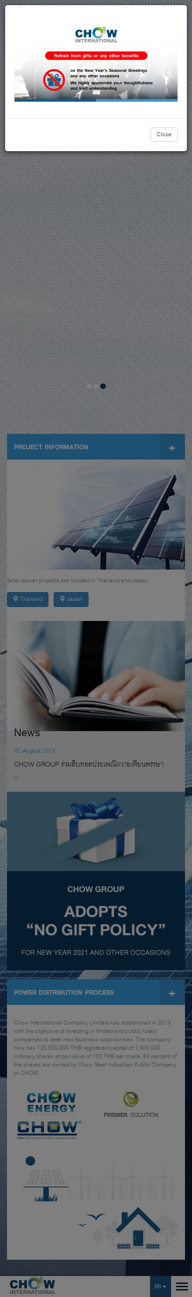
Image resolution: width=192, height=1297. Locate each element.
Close (164, 134)
